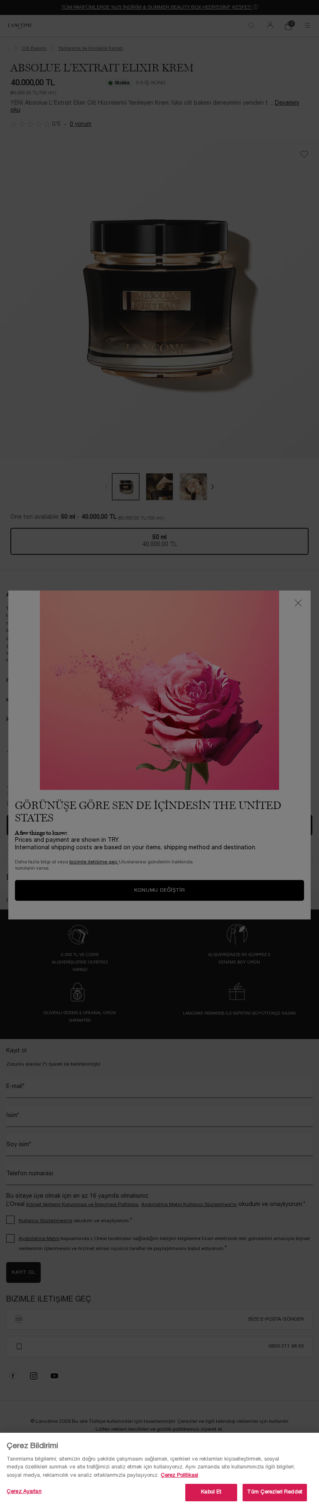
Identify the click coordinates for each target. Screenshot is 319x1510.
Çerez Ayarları (24, 1491)
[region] (159, 1471)
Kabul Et (211, 1492)
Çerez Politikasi (179, 1475)
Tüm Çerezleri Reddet (274, 1492)
